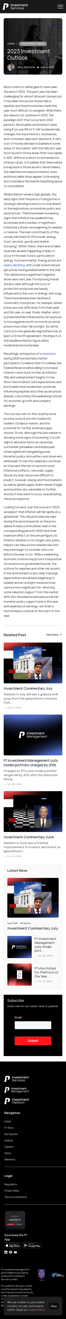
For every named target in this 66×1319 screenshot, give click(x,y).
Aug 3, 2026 (12, 923)
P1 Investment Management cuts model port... (45, 944)
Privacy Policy (11, 1190)
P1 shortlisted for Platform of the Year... (46, 972)
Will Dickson (26, 67)
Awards (8, 1140)
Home (7, 1121)
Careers (9, 1146)
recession (49, 354)
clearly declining (14, 265)
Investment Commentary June (29, 837)
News (7, 1153)
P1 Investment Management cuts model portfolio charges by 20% (31, 762)
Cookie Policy (36, 1309)
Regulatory (10, 1184)
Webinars (9, 1159)
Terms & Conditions (15, 1197)
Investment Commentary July (28, 688)
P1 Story (9, 1127)
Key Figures (11, 1134)
